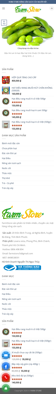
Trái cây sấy (7, 188)
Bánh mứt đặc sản (11, 143)
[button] (3, 8)
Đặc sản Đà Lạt (9, 153)
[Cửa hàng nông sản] (21, 267)
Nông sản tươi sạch (11, 163)
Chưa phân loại (9, 148)
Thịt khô (6, 178)
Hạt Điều (6, 158)
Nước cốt (6, 168)
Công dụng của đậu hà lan (28, 48)
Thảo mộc (7, 173)
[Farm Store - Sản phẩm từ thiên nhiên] (28, 8)
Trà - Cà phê (8, 183)
